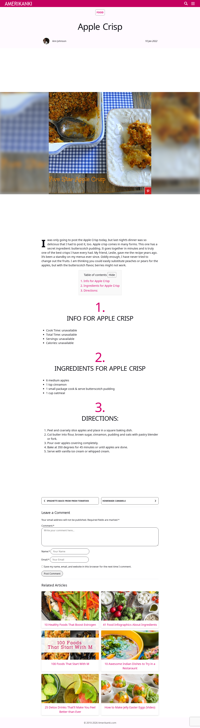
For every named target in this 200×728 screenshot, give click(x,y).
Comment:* (47, 525)
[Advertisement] (100, 70)
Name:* (45, 551)
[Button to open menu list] (193, 3)
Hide (112, 275)
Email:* (45, 559)
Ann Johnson (59, 41)
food (100, 12)
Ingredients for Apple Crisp (100, 286)
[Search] (186, 3)
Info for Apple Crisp (95, 281)
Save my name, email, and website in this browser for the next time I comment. (87, 566)
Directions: (89, 290)
